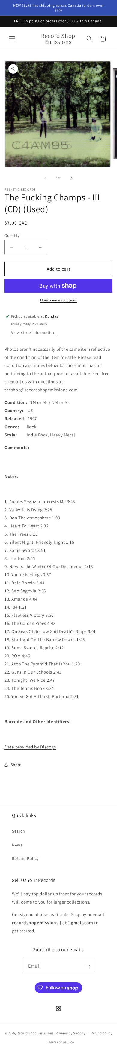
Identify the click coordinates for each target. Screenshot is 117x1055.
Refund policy (101, 1033)
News (17, 845)
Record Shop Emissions (35, 1033)
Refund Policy (25, 858)
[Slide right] (71, 178)
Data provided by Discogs (30, 747)
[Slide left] (45, 178)
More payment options (58, 300)
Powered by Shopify (70, 1033)
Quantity (12, 235)
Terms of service (61, 1042)
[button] (12, 38)
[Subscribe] (88, 966)
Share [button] (16, 764)
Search (18, 831)
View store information (33, 332)
